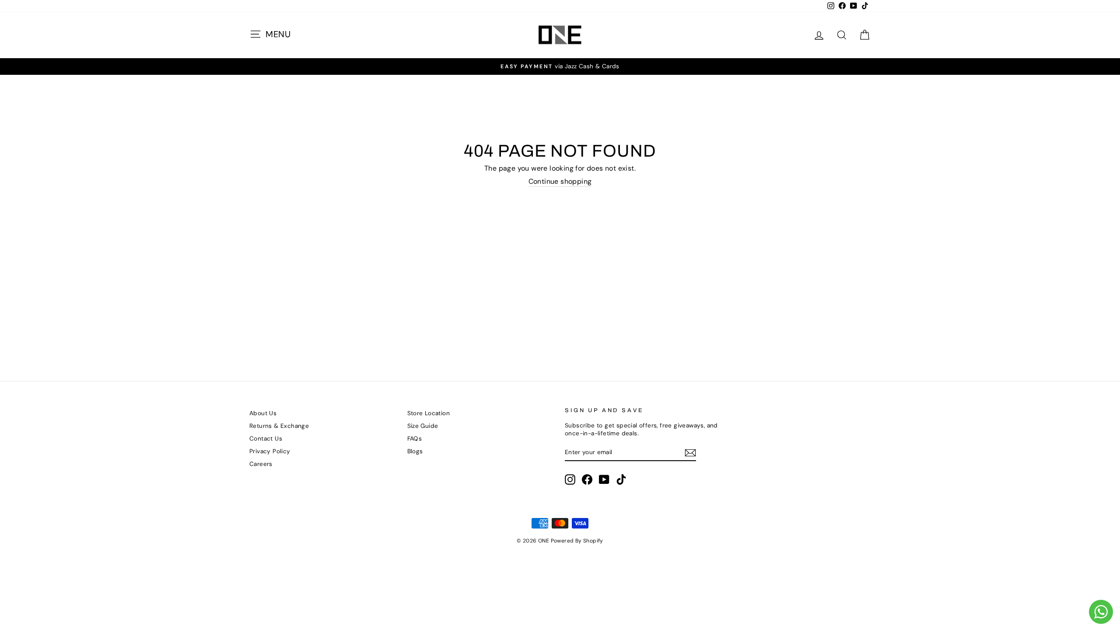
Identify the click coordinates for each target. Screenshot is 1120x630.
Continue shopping (560, 181)
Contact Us (265, 438)
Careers (261, 464)
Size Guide (422, 426)
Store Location (428, 413)
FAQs (414, 438)
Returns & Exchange (279, 426)
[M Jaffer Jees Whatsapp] (1101, 612)
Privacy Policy (269, 451)
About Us (262, 413)
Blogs (415, 451)
